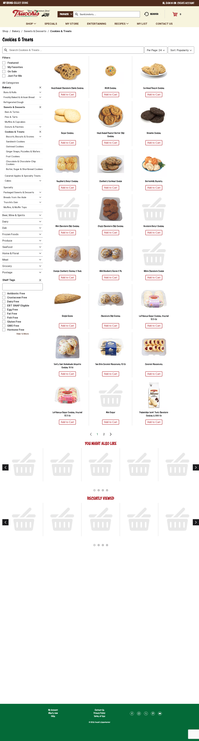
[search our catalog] (76, 14)
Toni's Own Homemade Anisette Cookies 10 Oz (67, 366)
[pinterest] (153, 714)
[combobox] (65, 14)
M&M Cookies (110, 88)
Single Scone (67, 316)
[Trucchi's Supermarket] (31, 12)
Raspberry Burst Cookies (67, 181)
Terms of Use (99, 716)
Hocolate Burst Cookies (153, 226)
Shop (5, 31)
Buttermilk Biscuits (154, 181)
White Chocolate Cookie (154, 271)
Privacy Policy (99, 713)
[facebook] (132, 714)
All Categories (10, 82)
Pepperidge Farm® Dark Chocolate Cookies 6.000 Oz (153, 414)
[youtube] (160, 714)
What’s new (53, 713)
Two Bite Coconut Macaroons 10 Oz (110, 364)
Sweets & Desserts (35, 31)
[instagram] (139, 714)
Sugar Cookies (67, 133)
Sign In (169, 3)
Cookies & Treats (61, 31)
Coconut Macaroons (154, 364)
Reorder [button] (154, 14)
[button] (39, 87)
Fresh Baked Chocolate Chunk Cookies (67, 88)
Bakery (16, 31)
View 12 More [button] (22, 334)
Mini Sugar (110, 412)
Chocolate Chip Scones (110, 316)
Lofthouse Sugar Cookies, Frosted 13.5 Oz (154, 317)
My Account (53, 710)
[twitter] (146, 714)
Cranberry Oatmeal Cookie (110, 181)
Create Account (185, 3)
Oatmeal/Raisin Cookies (153, 88)
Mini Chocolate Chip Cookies (67, 226)
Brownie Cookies (154, 133)
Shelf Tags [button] (8, 280)
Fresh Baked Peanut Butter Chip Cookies (110, 134)
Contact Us (99, 710)
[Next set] (110, 434)
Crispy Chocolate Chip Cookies (110, 226)
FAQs (53, 716)
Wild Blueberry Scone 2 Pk (111, 271)
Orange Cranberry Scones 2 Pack (67, 271)
